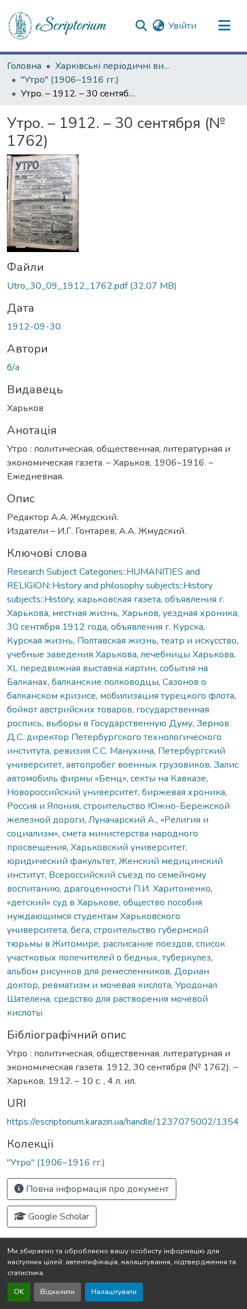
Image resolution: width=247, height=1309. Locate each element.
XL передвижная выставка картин (81, 668)
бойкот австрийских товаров (69, 709)
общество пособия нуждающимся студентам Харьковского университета (104, 916)
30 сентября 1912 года (57, 627)
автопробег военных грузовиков (138, 764)
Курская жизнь (40, 640)
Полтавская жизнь (117, 640)
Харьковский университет (128, 847)
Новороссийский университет (72, 792)
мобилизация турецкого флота (167, 696)
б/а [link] (13, 367)
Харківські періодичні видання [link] (112, 66)
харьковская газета (119, 599)
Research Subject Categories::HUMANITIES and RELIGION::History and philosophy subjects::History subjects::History (110, 586)
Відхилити (57, 1292)
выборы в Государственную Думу (119, 723)
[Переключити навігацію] (224, 26)
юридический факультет (61, 861)
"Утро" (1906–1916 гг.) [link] (70, 79)
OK (19, 1292)
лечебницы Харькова (187, 654)
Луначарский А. (122, 820)
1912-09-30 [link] (34, 326)
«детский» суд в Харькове (63, 902)
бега (80, 930)
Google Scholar (57, 1216)
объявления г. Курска (157, 627)
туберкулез (186, 957)
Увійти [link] (182, 26)
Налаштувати (114, 1292)
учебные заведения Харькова (72, 654)
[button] (58, 25)
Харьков (140, 613)
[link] (123, 286)
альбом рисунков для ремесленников (88, 971)
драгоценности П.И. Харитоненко (137, 888)
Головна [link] (24, 66)
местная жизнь (85, 613)
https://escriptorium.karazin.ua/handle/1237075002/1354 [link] (123, 1122)
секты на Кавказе (168, 778)
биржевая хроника (183, 792)
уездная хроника (200, 613)
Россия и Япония (43, 806)
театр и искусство (199, 640)
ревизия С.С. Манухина (103, 751)
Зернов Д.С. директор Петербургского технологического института (118, 737)
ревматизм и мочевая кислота (106, 985)
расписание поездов (147, 944)
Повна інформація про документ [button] (96, 1189)
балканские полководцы (105, 682)
